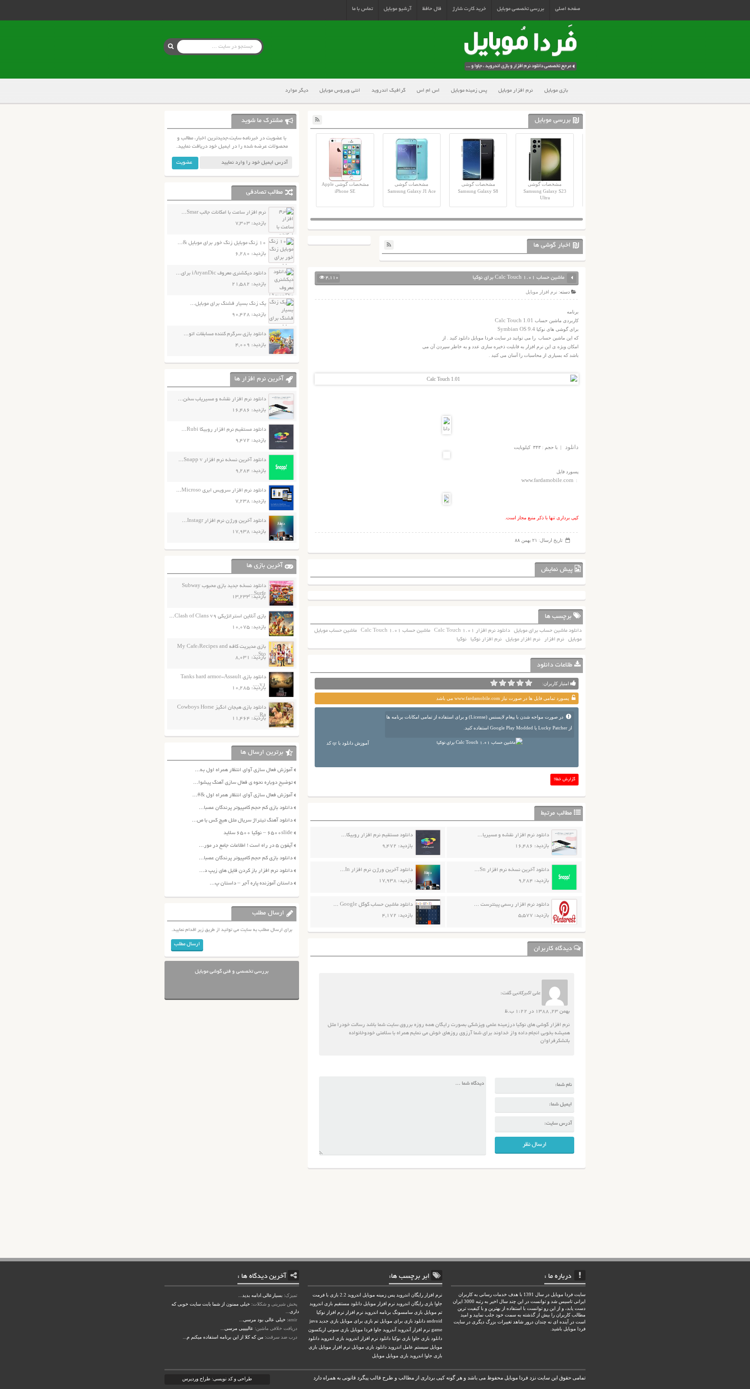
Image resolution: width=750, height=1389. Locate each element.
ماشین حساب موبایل (335, 630)
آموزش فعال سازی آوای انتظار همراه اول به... (244, 770)
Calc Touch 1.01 (514, 320)
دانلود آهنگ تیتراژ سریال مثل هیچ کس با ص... (242, 820)
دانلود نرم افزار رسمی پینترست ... (511, 904)
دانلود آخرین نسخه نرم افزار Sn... (511, 870)
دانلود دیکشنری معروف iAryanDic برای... (221, 273)
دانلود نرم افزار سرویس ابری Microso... (221, 490)
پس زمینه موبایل (469, 90)
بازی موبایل (556, 90)
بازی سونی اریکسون (328, 1329)
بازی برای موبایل (356, 1321)
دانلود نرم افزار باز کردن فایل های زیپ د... (246, 871)
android (434, 1321)
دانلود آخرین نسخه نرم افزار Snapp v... (222, 460)
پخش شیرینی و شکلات (275, 1304)
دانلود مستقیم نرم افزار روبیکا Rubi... (223, 429)
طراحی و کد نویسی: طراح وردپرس (217, 1378)
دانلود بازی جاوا (427, 1338)
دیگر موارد (296, 90)
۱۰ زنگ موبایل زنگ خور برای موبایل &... (222, 243)
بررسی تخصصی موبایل (520, 9)
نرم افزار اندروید (361, 1338)
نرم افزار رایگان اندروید (419, 1295)
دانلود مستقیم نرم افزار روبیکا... (377, 835)
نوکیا (462, 639)
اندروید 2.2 (350, 1295)
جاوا (378, 1329)
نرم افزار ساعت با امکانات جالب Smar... (223, 212)
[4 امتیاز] (502, 683)
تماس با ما (362, 9)
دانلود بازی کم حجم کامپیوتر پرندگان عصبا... (246, 808)
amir (292, 1319)
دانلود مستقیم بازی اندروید (335, 1303)
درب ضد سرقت (281, 1337)
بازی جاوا (433, 1355)
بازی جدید (329, 1321)
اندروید (416, 1355)
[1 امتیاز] (528, 683)
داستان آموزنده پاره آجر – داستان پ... (251, 883)
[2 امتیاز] (519, 683)
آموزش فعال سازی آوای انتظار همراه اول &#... (242, 795)
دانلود (572, 447)
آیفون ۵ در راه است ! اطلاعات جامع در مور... (246, 845)
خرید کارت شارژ (469, 9)
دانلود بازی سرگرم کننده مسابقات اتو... (225, 334)
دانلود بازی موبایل (369, 1347)
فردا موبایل (361, 1329)
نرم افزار (554, 639)
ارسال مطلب (187, 944)
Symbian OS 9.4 (516, 329)
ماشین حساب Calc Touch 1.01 (395, 630)
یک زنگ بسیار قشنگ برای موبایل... (228, 304)
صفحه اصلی (567, 9)
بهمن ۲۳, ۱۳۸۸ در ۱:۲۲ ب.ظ (537, 1011)
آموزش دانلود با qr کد (347, 743)
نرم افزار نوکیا (486, 639)
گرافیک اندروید (388, 90)
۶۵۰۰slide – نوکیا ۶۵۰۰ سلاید (258, 833)
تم (376, 1321)
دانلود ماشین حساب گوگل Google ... (373, 904)
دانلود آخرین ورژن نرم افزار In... (376, 870)
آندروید (389, 1329)
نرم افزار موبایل (515, 90)
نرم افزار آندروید (414, 1329)
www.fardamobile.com (547, 480)
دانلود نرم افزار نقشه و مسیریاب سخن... (222, 399)
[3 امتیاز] (511, 683)
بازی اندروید (332, 1338)
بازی (313, 1347)
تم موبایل (433, 1312)
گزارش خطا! (565, 779)
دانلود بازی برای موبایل (402, 1321)
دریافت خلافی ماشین (276, 1328)
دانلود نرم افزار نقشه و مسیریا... (513, 835)
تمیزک (291, 1295)
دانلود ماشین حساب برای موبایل (548, 630)
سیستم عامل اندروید (408, 1347)
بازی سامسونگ (407, 1312)
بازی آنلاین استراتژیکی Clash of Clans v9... (217, 616)
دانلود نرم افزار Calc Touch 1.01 (472, 630)
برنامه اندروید (378, 1312)
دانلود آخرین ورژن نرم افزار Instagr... (224, 521)
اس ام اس (428, 90)
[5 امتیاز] (493, 683)
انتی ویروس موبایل (339, 90)
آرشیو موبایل (397, 9)
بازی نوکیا (401, 1338)
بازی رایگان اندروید (414, 1303)
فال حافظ (431, 9)
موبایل (575, 639)
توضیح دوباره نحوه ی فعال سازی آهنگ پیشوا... (243, 782)
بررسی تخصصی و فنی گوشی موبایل (232, 971)
